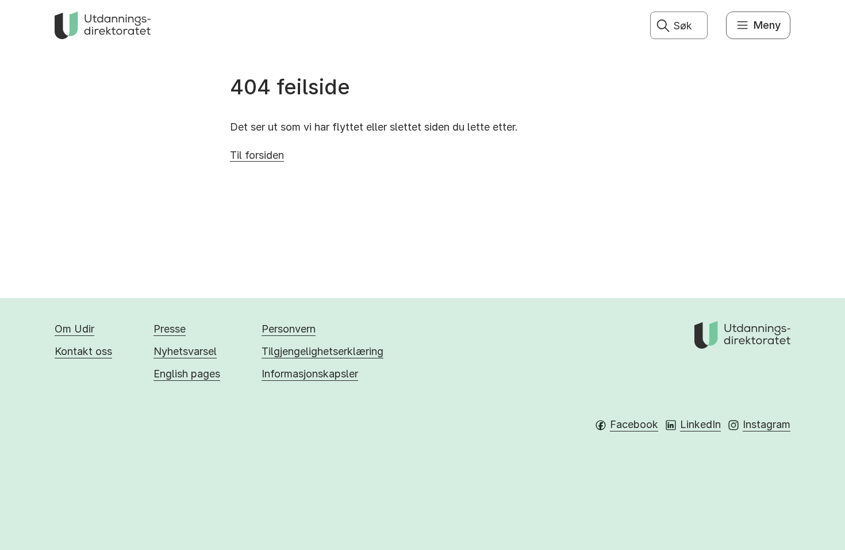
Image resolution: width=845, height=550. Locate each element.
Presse (169, 329)
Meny (767, 25)
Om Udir (74, 329)
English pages (186, 374)
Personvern (289, 329)
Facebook (634, 424)
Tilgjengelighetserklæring (322, 351)
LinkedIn (700, 424)
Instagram (766, 424)
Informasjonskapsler (310, 374)
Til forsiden (257, 155)
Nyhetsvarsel (185, 351)
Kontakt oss (83, 351)
